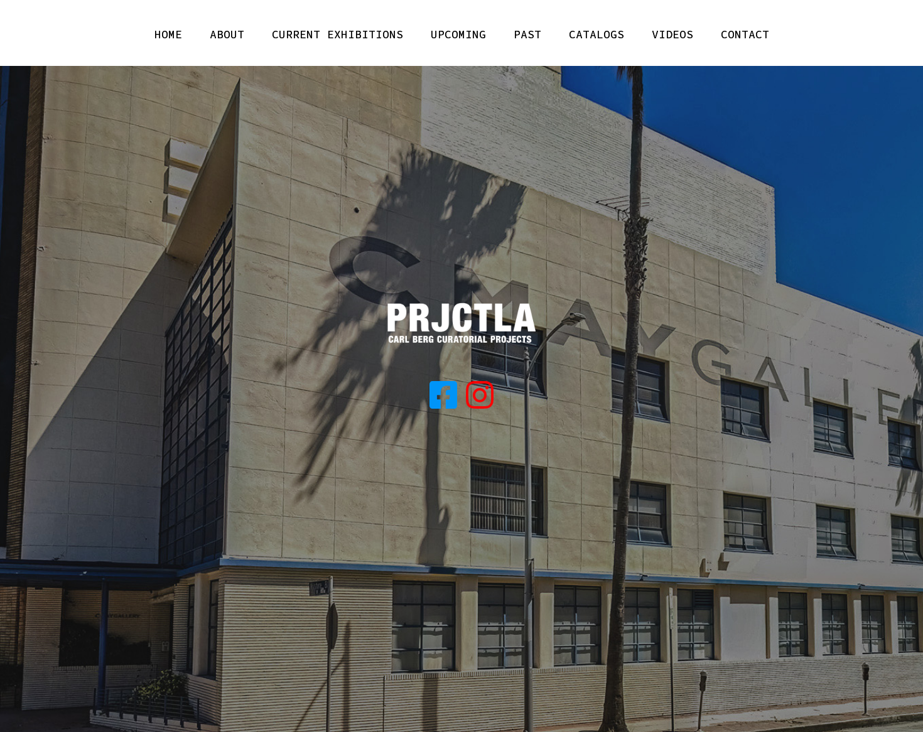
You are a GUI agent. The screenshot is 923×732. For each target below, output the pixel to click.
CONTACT (745, 34)
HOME (168, 34)
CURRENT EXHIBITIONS (337, 34)
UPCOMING (458, 34)
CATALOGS (596, 34)
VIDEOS (672, 34)
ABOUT (227, 34)
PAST (527, 34)
